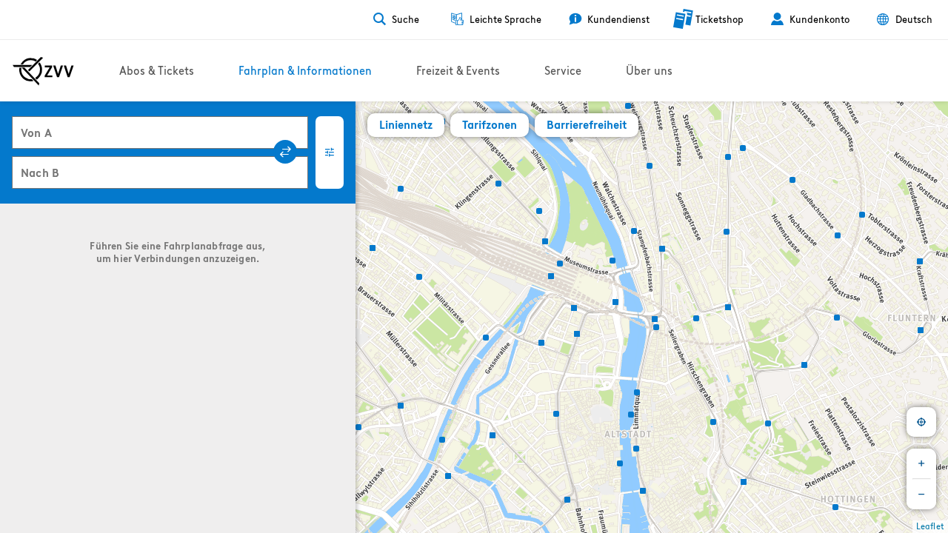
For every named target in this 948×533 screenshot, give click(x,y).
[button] (360, 424)
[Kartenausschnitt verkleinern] (921, 494)
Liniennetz (406, 125)
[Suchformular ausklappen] (330, 152)
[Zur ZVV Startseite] (43, 71)
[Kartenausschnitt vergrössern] (921, 463)
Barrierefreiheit (587, 125)
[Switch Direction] (285, 152)
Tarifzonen (489, 125)
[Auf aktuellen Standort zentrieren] (921, 422)
